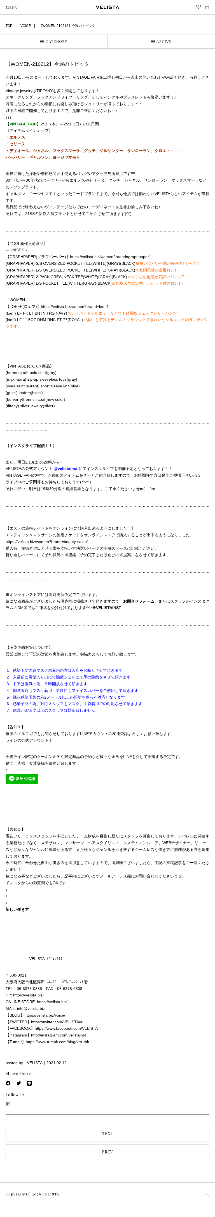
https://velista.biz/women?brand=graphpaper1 (110, 256)
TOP (9, 26)
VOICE (25, 26)
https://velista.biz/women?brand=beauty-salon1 (47, 541)
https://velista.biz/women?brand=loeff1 (75, 306)
